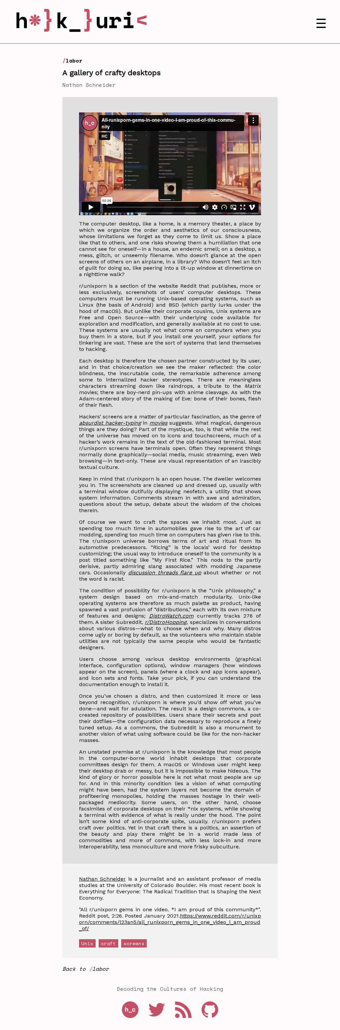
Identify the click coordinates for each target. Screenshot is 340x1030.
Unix (87, 943)
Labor (74, 61)
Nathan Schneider (102, 879)
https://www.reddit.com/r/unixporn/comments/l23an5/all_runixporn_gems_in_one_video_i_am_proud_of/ (170, 922)
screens (134, 943)
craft (108, 943)
